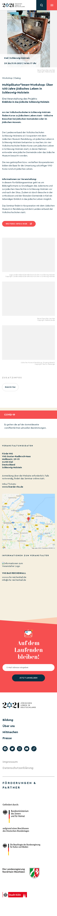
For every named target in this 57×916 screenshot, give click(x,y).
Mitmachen (10, 732)
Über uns (8, 726)
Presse (7, 738)
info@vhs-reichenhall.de (14, 580)
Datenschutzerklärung (17, 767)
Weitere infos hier (16, 224)
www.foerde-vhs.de (12, 487)
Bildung (7, 719)
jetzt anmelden (28, 678)
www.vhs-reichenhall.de (14, 577)
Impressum (10, 761)
